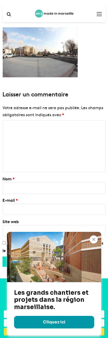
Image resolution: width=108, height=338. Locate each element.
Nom (9, 178)
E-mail (10, 200)
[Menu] (99, 15)
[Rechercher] (8, 15)
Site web (11, 221)
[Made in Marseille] (54, 14)
